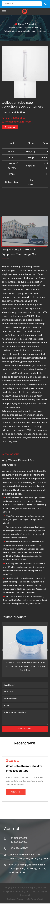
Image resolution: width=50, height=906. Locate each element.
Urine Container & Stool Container (24, 27)
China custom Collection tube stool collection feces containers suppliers (23, 282)
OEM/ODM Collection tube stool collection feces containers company (23, 289)
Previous (2, 650)
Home (21, 24)
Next (47, 650)
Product (30, 24)
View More (15, 791)
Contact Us (10, 127)
